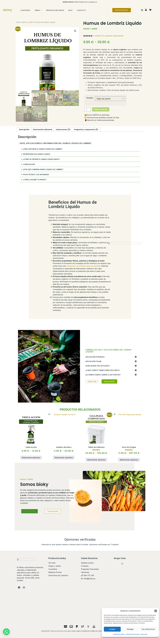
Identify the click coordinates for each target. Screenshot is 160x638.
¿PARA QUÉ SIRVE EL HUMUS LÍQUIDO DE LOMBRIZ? (42, 149)
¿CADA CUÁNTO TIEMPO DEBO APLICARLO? (102, 370)
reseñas (97, 36)
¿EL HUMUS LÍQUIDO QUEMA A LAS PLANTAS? (102, 375)
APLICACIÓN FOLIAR (93, 361)
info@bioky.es (92, 2)
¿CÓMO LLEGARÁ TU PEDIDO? (34, 179)
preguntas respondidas (113, 36)
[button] (156, 611)
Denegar (130, 629)
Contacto (81, 10)
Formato (90, 98)
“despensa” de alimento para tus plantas (83, 266)
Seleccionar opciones (31, 457)
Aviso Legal (143, 634)
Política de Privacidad (132, 634)
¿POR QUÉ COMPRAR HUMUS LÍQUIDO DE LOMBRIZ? (43, 169)
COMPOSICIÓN (29, 164)
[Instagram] (24, 587)
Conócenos (25, 10)
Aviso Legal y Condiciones (81, 631)
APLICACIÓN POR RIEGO (94, 357)
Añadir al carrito (101, 109)
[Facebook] (19, 587)
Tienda (37, 10)
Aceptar (112, 629)
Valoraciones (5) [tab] (63, 129)
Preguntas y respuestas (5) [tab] (86, 129)
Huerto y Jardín (27, 22)
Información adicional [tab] (42, 129)
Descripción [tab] (24, 129)
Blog (70, 10)
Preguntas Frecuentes (55, 10)
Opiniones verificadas (80, 539)
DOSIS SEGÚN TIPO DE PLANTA (97, 366)
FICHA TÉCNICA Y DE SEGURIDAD (36, 174)
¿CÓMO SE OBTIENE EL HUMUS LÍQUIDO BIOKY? (41, 159)
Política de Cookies (97, 631)
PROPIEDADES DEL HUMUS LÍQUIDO (36, 154)
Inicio (18, 22)
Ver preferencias (148, 629)
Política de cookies (119, 634)
